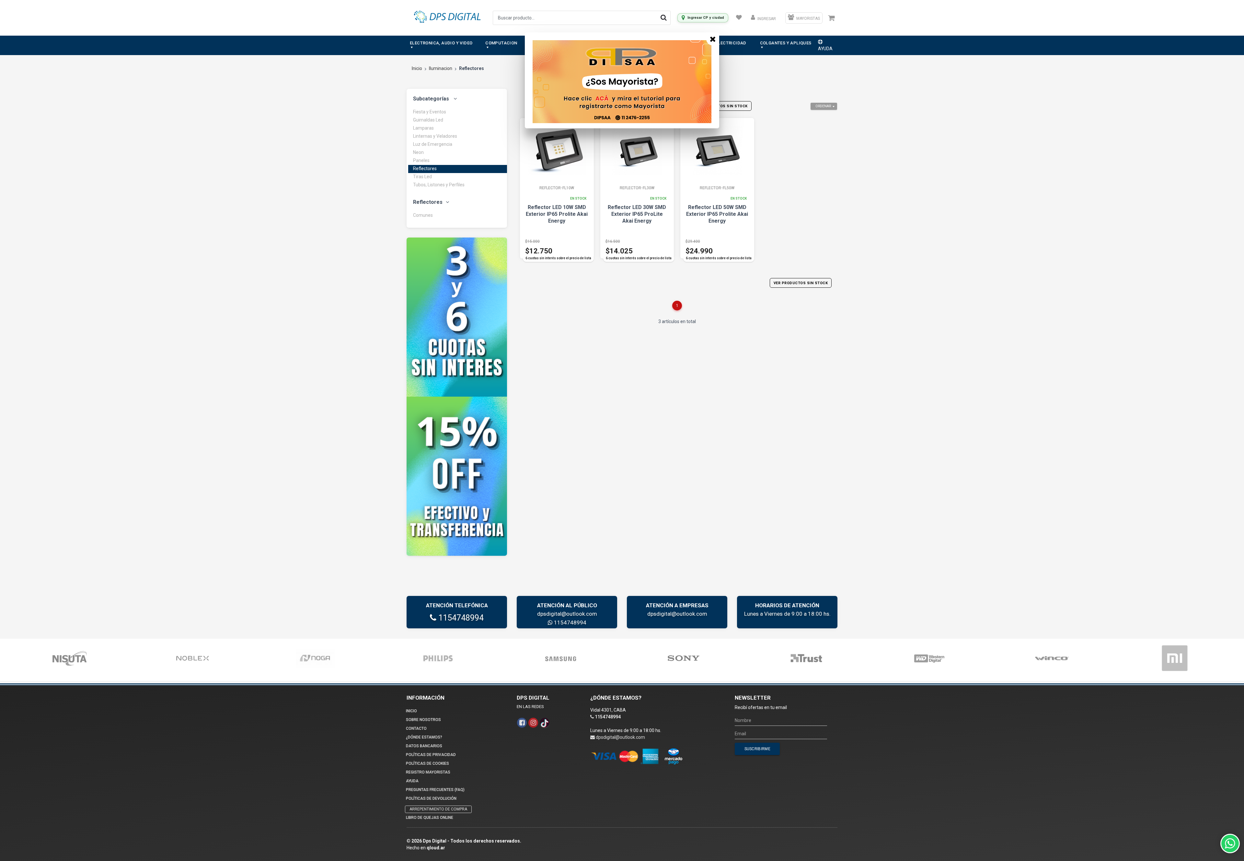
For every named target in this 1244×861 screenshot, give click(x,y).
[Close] (712, 38)
